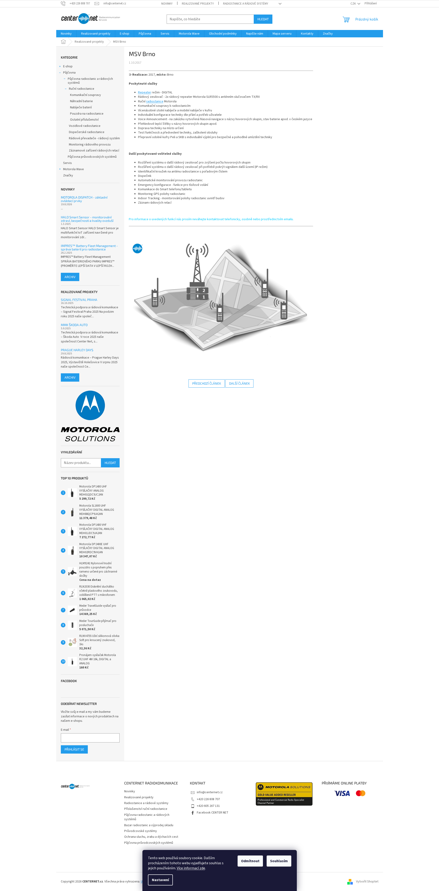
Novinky (167, 4)
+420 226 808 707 (208, 799)
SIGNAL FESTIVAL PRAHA (79, 299)
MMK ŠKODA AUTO (74, 325)
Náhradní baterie (81, 101)
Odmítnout (250, 861)
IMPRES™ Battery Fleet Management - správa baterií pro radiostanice (89, 247)
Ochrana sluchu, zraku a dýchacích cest (151, 837)
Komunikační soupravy (85, 95)
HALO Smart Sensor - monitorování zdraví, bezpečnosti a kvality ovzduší (87, 219)
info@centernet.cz (210, 792)
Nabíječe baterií (81, 107)
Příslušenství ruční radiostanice (145, 809)
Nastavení (160, 879)
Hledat (263, 19)
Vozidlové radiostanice (84, 126)
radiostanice (154, 101)
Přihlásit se (74, 749)
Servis (67, 163)
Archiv (70, 277)
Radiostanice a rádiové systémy (245, 4)
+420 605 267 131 (208, 806)
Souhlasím (279, 861)
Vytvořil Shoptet (367, 881)
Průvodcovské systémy (140, 831)
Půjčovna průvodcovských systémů (92, 156)
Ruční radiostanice (81, 88)
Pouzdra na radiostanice (86, 113)
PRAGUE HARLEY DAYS (77, 350)
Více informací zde (191, 868)
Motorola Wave (73, 169)
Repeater (144, 92)
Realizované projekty (198, 4)
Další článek (239, 383)
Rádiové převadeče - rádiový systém (94, 138)
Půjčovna (69, 72)
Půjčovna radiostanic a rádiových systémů (90, 81)
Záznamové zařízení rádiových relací (94, 150)
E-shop (68, 66)
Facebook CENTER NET (212, 812)
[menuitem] (66, 33)
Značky (68, 175)
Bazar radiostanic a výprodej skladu (148, 825)
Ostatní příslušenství (84, 119)
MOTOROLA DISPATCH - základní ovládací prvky (84, 199)
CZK (354, 4)
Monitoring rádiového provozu (90, 144)
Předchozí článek (206, 383)
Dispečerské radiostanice (86, 132)
